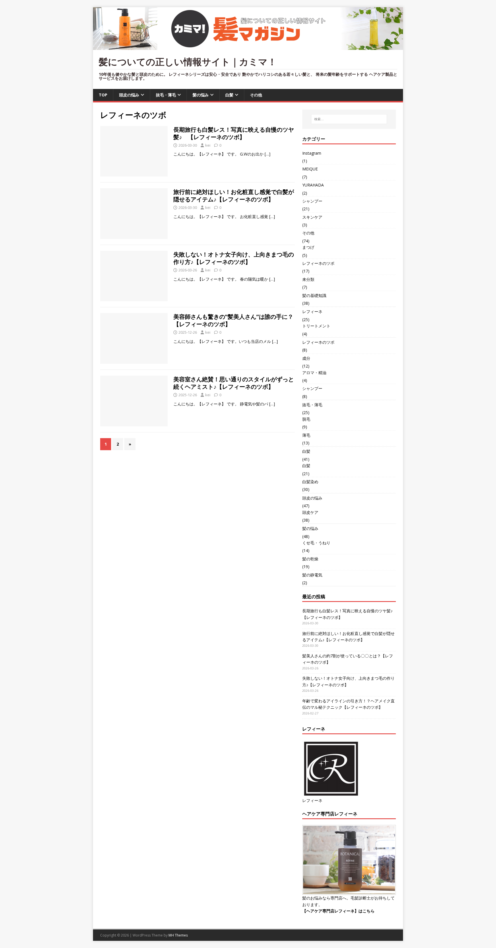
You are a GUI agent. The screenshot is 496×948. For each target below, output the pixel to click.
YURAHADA (313, 185)
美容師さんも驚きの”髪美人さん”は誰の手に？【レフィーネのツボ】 (233, 320)
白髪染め (310, 481)
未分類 (308, 279)
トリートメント (316, 326)
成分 (306, 358)
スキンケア (312, 217)
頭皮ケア (310, 512)
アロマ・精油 (314, 372)
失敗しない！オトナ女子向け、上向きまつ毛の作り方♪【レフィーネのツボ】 (233, 258)
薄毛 (306, 435)
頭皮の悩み (129, 95)
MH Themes (178, 935)
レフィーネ (312, 311)
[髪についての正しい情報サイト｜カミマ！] (248, 46)
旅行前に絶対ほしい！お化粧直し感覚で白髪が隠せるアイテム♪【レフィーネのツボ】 (233, 195)
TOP (103, 95)
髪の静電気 (312, 575)
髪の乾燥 (310, 559)
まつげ (308, 247)
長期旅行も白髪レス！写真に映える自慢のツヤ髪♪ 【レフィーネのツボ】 (233, 133)
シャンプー (312, 201)
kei (207, 145)
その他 (256, 95)
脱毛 (306, 419)
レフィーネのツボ (318, 263)
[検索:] (349, 119)
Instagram (311, 153)
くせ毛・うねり (316, 542)
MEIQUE (310, 169)
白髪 (229, 95)
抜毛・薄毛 (166, 95)
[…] (267, 154)
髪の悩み (201, 95)
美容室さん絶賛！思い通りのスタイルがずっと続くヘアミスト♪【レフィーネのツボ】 (233, 383)
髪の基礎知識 (314, 295)
